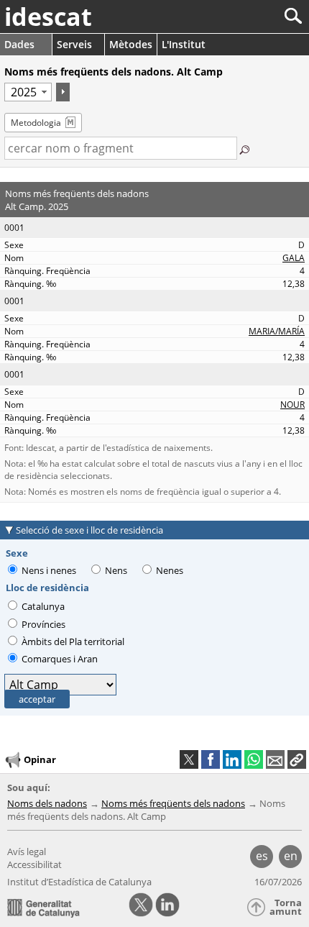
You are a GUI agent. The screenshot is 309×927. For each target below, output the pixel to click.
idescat (48, 16)
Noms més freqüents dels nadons (173, 803)
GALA (293, 258)
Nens (116, 570)
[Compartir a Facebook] (210, 759)
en (291, 856)
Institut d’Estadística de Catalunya (79, 881)
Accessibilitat (34, 864)
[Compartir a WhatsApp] (253, 759)
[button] (296, 759)
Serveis (74, 44)
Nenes (169, 570)
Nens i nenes (49, 570)
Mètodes (130, 44)
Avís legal (26, 851)
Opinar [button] (40, 758)
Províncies (42, 624)
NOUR (292, 404)
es (262, 856)
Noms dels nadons (47, 803)
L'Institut (184, 44)
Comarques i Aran (58, 658)
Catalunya (42, 606)
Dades (19, 44)
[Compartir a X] (189, 759)
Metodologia (36, 123)
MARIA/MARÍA (277, 331)
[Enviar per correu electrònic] (275, 759)
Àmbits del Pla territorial (71, 641)
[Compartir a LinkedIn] (232, 759)
